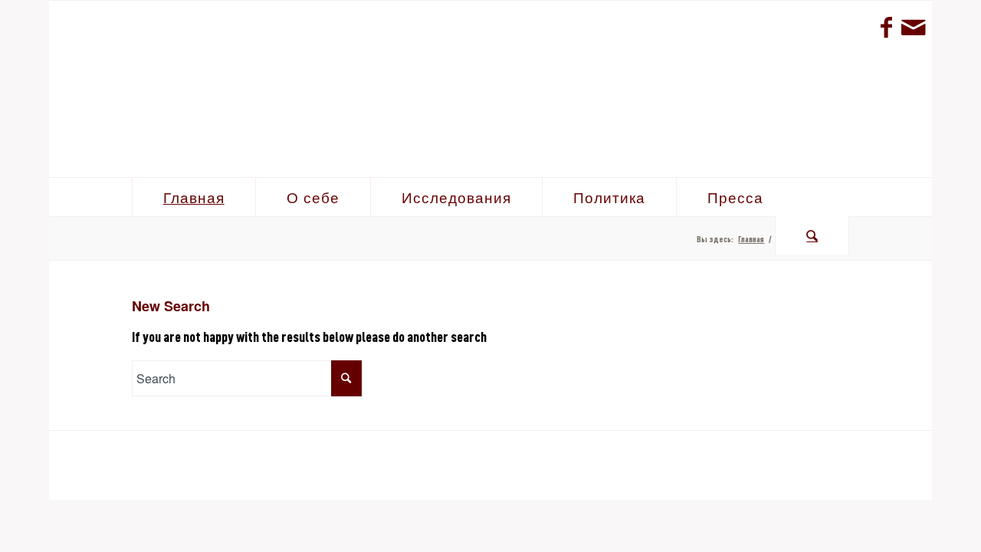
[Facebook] (885, 26)
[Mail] (912, 26)
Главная (751, 239)
